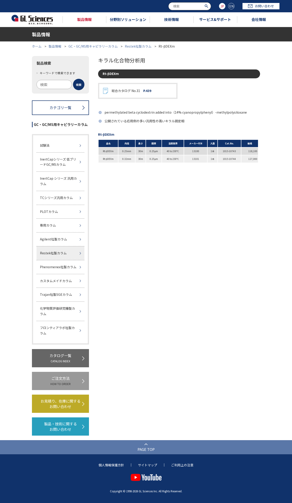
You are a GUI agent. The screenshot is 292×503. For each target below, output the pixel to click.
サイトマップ (147, 465)
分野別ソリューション (128, 19)
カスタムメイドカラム (56, 280)
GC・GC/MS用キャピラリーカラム (93, 46)
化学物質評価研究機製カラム (57, 311)
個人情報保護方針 (111, 465)
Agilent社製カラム (53, 239)
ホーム (37, 46)
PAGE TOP (146, 449)
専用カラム (48, 225)
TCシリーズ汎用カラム (56, 197)
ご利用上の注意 (182, 465)
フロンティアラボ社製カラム (57, 330)
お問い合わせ (264, 6)
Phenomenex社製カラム (58, 267)
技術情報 (171, 19)
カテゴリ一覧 (60, 107)
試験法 (45, 145)
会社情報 (258, 19)
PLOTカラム (49, 211)
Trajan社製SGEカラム (56, 294)
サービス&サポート (215, 19)
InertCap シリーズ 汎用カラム (58, 181)
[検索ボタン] (207, 6)
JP (222, 6)
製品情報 (84, 19)
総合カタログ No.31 (131, 90)
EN (231, 6)
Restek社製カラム (138, 46)
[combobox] (189, 6)
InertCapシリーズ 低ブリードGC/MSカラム (58, 162)
